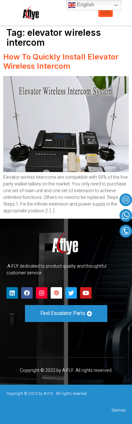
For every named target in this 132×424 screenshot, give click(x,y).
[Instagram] (41, 293)
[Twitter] (71, 293)
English (85, 4)
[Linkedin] (12, 293)
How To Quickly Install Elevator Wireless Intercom (61, 61)
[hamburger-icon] (105, 12)
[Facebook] (27, 293)
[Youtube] (86, 293)
